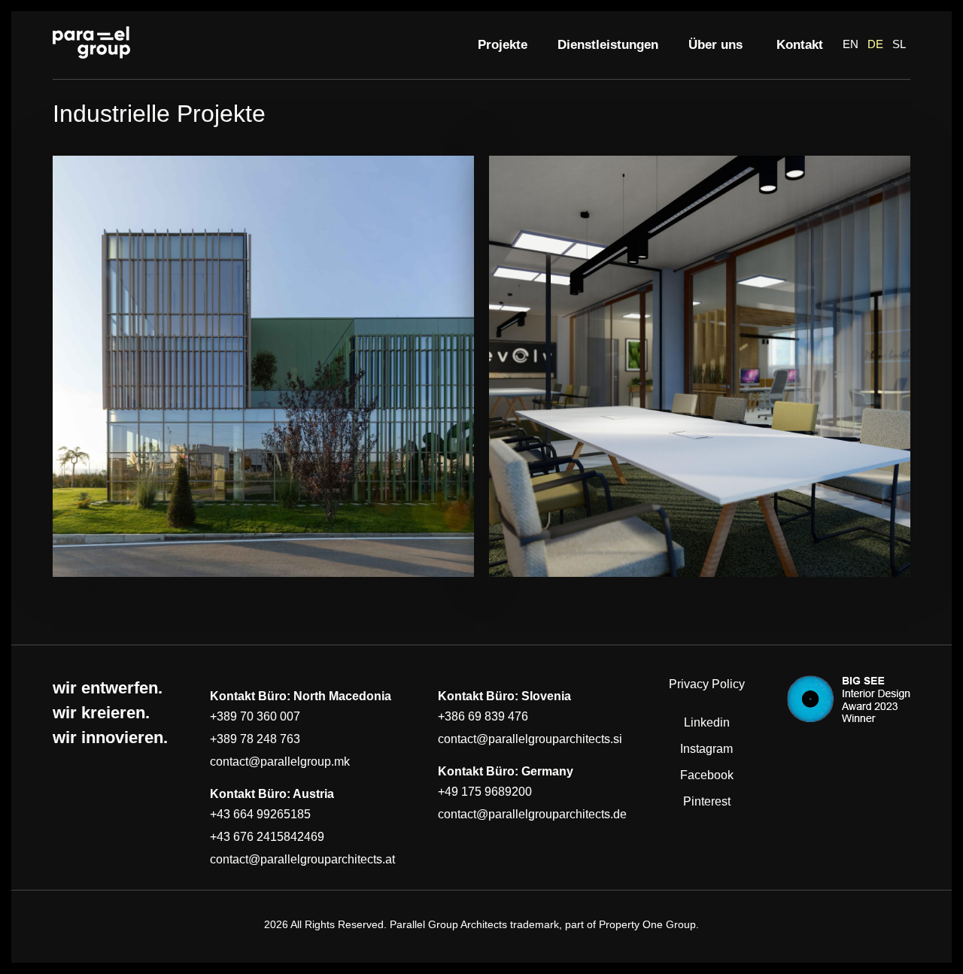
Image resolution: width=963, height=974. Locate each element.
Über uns (717, 45)
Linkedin (707, 722)
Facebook (707, 775)
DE (875, 44)
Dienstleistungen (607, 45)
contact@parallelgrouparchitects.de (532, 814)
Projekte (502, 45)
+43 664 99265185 (260, 814)
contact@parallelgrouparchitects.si (530, 739)
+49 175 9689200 (485, 791)
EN (850, 44)
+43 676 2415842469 (267, 836)
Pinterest (707, 801)
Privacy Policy (707, 684)
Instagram (706, 748)
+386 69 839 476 (483, 716)
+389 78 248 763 (255, 739)
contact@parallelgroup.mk (280, 761)
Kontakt (799, 45)
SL (899, 44)
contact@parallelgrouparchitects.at (302, 859)
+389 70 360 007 (255, 716)
